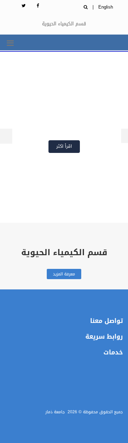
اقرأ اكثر (64, 146)
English (105, 7)
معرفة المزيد (64, 274)
